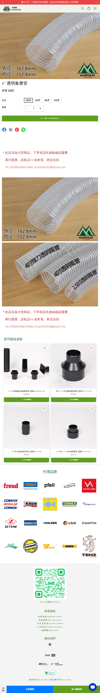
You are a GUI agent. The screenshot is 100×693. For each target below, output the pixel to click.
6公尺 (37, 100)
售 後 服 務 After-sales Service (50, 620)
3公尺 (28, 100)
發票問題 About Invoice (50, 630)
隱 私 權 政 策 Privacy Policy (60, 680)
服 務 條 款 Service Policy (38, 680)
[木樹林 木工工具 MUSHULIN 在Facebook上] (50, 646)
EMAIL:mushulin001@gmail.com (46, 167)
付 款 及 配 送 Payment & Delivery (50, 623)
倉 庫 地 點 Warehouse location (50, 616)
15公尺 (57, 100)
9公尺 (46, 100)
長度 (4, 100)
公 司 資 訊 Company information (50, 627)
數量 (4, 107)
